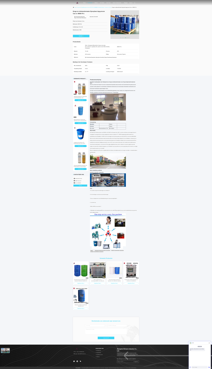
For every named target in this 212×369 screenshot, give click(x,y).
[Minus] (209, 343)
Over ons (108, 2)
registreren (136, 361)
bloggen (126, 2)
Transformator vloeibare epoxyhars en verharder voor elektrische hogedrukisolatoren (131, 280)
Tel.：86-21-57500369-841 (79, 351)
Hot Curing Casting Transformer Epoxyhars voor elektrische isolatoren (114, 280)
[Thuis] (77, 2)
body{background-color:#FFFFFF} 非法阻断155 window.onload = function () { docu (96, 7)
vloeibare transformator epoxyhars (96, 251)
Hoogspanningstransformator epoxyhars (102, 250)
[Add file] (190, 367)
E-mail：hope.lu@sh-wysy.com (80, 353)
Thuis (84, 2)
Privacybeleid (78, 367)
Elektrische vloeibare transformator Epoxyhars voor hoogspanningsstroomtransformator (81, 305)
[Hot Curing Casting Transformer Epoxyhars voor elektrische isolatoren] (114, 270)
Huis (75, 7)
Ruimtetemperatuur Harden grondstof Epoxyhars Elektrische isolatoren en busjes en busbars (80, 280)
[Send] (209, 367)
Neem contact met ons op (117, 3)
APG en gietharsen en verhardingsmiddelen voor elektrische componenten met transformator (97, 280)
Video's (96, 2)
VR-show (102, 2)
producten (78, 7)
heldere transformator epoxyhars (117, 250)
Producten (90, 2)
